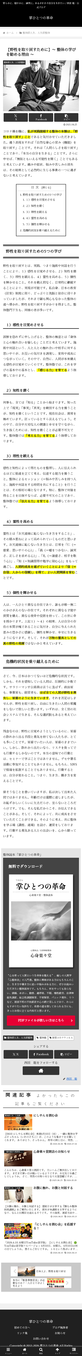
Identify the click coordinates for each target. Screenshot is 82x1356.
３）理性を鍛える (36, 212)
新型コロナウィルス (62, 1038)
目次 (35, 187)
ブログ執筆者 (60, 1327)
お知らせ (60, 1333)
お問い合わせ (41, 1338)
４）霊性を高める (36, 218)
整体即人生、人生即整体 (19, 1038)
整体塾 (42, 1038)
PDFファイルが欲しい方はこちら (41, 1020)
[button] (66, 117)
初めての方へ (22, 1327)
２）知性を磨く (35, 206)
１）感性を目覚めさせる (40, 199)
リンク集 (22, 1333)
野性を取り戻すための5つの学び (42, 194)
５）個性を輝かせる (38, 224)
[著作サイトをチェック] (41, 1070)
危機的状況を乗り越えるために (41, 230)
